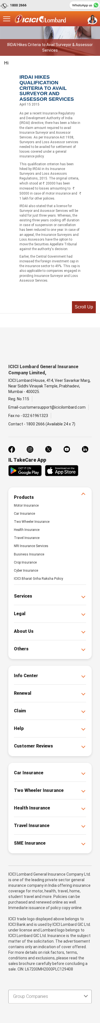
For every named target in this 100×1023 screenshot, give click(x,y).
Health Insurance (26, 530)
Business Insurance (29, 554)
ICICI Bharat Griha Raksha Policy (38, 579)
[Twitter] (48, 449)
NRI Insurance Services (31, 546)
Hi (6, 63)
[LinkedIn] (85, 449)
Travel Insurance (26, 538)
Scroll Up (84, 307)
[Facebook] (11, 449)
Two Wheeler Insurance (31, 522)
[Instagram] (30, 449)
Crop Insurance (25, 562)
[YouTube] (66, 449)
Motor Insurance (26, 505)
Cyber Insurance (26, 570)
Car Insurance (24, 514)
